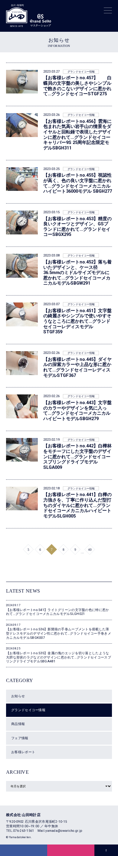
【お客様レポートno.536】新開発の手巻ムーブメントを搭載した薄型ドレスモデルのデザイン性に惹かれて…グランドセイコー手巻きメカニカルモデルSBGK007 (58, 631)
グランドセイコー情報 (28, 710)
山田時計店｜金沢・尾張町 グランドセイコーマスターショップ (16, 14)
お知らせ (18, 696)
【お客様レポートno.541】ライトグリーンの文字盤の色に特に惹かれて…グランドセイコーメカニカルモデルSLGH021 (57, 610)
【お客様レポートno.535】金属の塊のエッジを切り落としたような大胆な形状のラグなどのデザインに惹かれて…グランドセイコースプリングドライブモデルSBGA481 (58, 655)
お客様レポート (23, 752)
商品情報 (18, 724)
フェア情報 (19, 738)
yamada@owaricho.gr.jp (63, 831)
